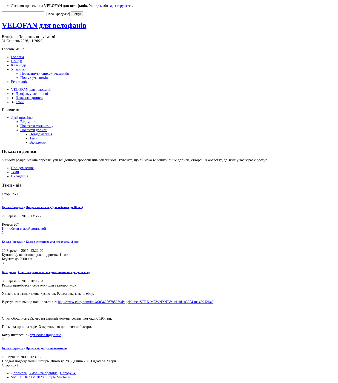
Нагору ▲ (68, 373)
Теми (33, 138)
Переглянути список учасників (44, 73)
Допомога (19, 373)
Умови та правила (43, 373)
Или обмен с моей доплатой (24, 228)
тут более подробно (45, 335)
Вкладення (37, 142)
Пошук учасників (34, 77)
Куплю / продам (12, 207)
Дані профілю (22, 117)
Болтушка (9, 272)
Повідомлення (40, 134)
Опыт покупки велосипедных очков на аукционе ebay (54, 272)
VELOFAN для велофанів (44, 25)
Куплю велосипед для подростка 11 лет (52, 241)
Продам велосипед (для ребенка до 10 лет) (54, 207)
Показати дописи (33, 130)
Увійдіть (95, 6)
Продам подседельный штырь (46, 348)
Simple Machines (58, 377)
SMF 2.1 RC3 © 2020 (27, 377)
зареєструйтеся (120, 6)
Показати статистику (36, 126)
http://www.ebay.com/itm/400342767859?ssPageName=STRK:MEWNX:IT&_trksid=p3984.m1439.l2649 (135, 302)
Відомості (28, 122)
